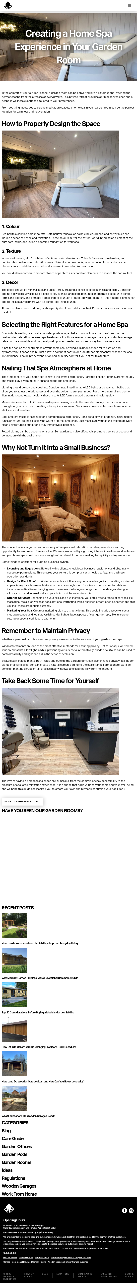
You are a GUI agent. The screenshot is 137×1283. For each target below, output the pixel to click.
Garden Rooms (10, 1257)
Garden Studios (42, 1257)
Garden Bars (85, 1257)
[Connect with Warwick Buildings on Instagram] (131, 1210)
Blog (45, 1274)
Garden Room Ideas (12, 1262)
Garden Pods (57, 1257)
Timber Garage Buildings (76, 1262)
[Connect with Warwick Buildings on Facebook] (124, 1210)
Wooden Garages (56, 1262)
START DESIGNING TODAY (21, 802)
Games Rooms (71, 1257)
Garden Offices (26, 1257)
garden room (59, 93)
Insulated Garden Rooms (34, 1262)
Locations (63, 1274)
